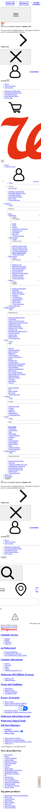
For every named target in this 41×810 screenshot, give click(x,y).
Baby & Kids (12, 371)
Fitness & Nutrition (14, 377)
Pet (5, 775)
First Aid (11, 383)
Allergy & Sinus (13, 355)
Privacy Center (9, 701)
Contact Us (8, 644)
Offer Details (8, 688)
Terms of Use (9, 743)
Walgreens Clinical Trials (13, 720)
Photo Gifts (8, 804)
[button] (20, 71)
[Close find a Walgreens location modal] (37, 561)
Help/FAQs (8, 642)
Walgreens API (9, 678)
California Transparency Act (13, 670)
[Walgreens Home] (2, 24)
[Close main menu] (2, 161)
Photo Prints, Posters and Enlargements (16, 795)
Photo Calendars (9, 802)
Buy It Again (8, 98)
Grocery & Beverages (15, 357)
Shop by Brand (13, 391)
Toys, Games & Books (15, 372)
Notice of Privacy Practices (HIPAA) (16, 703)
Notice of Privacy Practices (13, 738)
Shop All (11, 348)
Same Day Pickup (10, 806)
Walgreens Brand (13, 376)
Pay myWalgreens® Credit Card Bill (16, 655)
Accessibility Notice (11, 693)
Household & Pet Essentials (16, 364)
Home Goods (9, 768)
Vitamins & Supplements (15, 369)
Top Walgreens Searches (12, 786)
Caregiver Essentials (11, 758)
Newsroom (8, 665)
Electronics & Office (11, 761)
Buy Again (11, 393)
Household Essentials (11, 772)
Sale (9, 389)
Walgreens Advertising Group (15, 716)
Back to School (13, 352)
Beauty (10, 359)
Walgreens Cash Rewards (12, 91)
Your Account (9, 87)
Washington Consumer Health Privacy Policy (18, 712)
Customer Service (9, 635)
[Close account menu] (8, 80)
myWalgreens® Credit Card (13, 654)
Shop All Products (10, 807)
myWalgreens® (8, 648)
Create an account (10, 86)
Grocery (7, 767)
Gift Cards (11, 379)
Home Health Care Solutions (17, 374)
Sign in (7, 84)
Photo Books (8, 801)
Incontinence (12, 381)
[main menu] (16, 14)
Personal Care (12, 360)
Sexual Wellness (13, 367)
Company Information (12, 659)
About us (7, 663)
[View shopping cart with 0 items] (15, 114)
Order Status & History (11, 96)
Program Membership (11, 652)
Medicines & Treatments (15, 365)
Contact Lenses (13, 362)
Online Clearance (13, 388)
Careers (7, 669)
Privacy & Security (10, 697)
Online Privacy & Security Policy (15, 705)
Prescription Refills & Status (13, 93)
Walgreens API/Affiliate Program (17, 674)
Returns (7, 640)
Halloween (11, 353)
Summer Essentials (14, 350)
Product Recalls (9, 690)
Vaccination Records (11, 94)
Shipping (7, 639)
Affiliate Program (10, 680)
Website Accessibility (11, 692)
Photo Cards (8, 797)
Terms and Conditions (11, 684)
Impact (7, 667)
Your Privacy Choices (11, 710)
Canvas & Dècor (10, 799)
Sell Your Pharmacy (10, 725)
